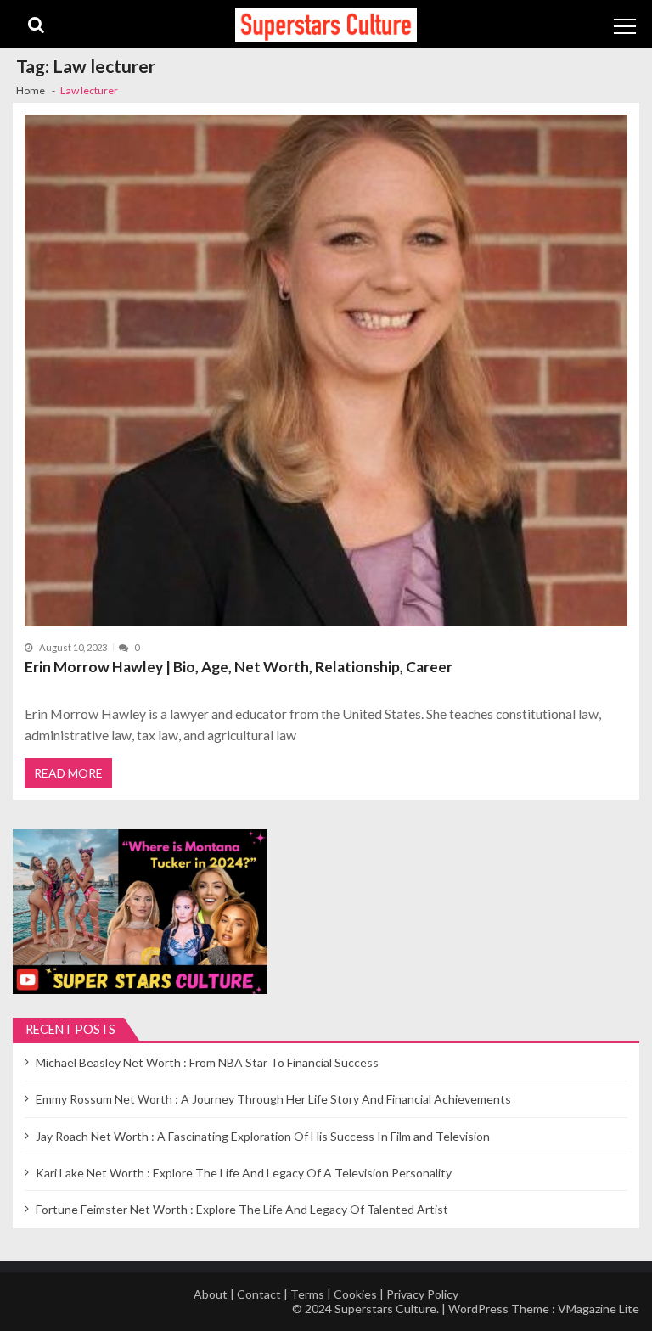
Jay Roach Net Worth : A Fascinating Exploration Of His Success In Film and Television (263, 1136)
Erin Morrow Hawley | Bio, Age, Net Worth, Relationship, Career (238, 667)
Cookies (355, 1294)
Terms (307, 1294)
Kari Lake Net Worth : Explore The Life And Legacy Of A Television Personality (244, 1172)
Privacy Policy (422, 1294)
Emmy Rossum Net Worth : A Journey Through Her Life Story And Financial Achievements (273, 1099)
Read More (68, 773)
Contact (259, 1294)
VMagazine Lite (598, 1308)
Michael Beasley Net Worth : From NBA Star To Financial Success (207, 1062)
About (211, 1294)
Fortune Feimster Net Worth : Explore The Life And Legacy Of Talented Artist (242, 1209)
